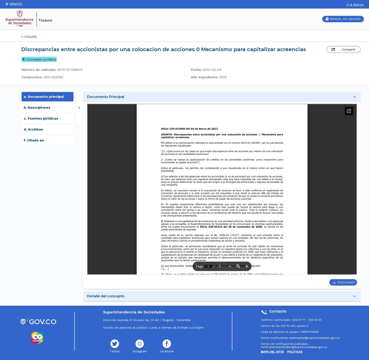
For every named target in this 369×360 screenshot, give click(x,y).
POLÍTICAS (295, 351)
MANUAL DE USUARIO (345, 19)
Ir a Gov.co (355, 4)
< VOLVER (29, 37)
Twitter (115, 351)
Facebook (167, 351)
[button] (222, 97)
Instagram (140, 351)
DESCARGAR (346, 282)
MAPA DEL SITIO (272, 351)
